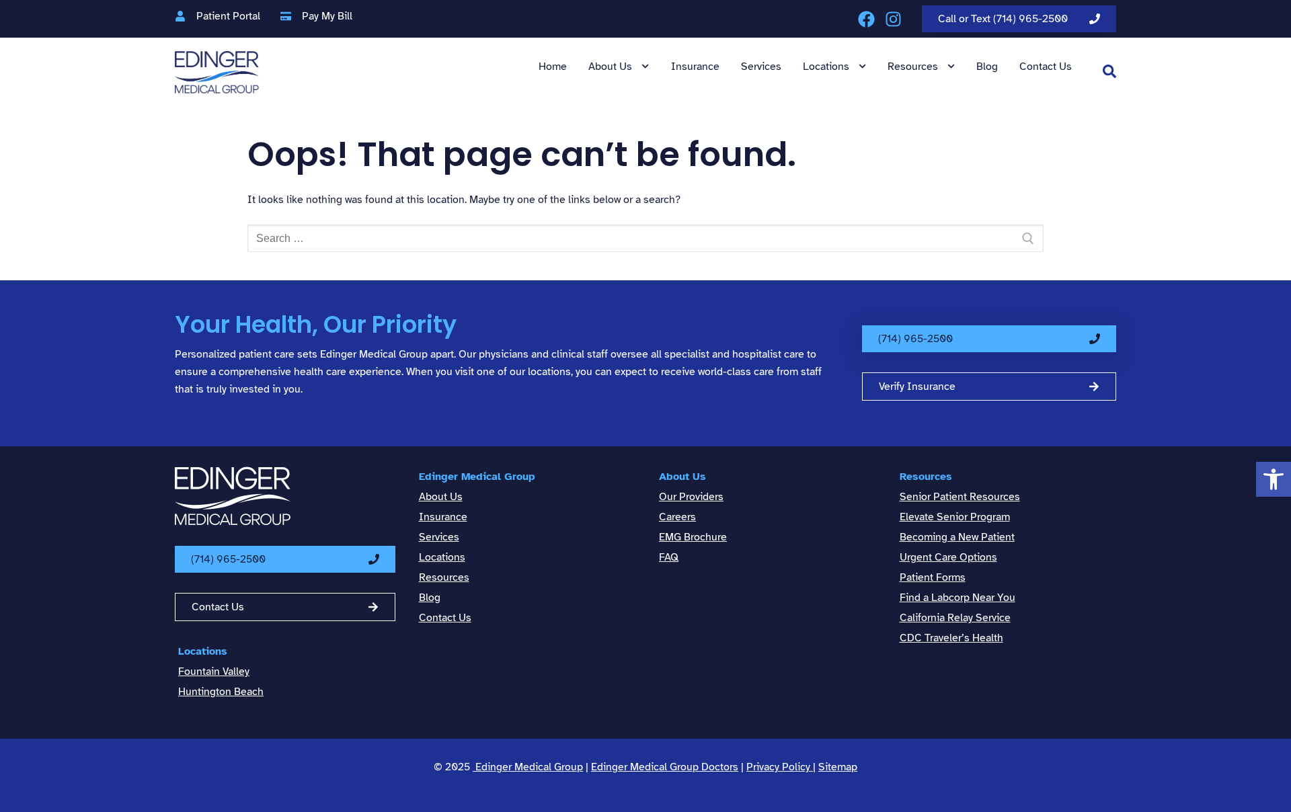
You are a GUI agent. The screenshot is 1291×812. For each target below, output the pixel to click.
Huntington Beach (221, 691)
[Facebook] (866, 19)
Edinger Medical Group (477, 476)
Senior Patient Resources (960, 496)
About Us (610, 66)
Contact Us (1045, 66)
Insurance (695, 66)
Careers (677, 517)
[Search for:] (645, 239)
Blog (987, 66)
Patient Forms (933, 577)
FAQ (668, 557)
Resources (913, 66)
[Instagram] (893, 19)
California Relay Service (955, 617)
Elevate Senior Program (955, 517)
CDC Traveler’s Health (951, 638)
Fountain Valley (213, 671)
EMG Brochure (693, 537)
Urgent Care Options (948, 557)
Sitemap (837, 767)
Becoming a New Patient (957, 537)
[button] (1273, 479)
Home (553, 66)
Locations (826, 66)
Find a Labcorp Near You (957, 597)
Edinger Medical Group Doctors (664, 767)
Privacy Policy (779, 767)
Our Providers (691, 496)
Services (761, 66)
